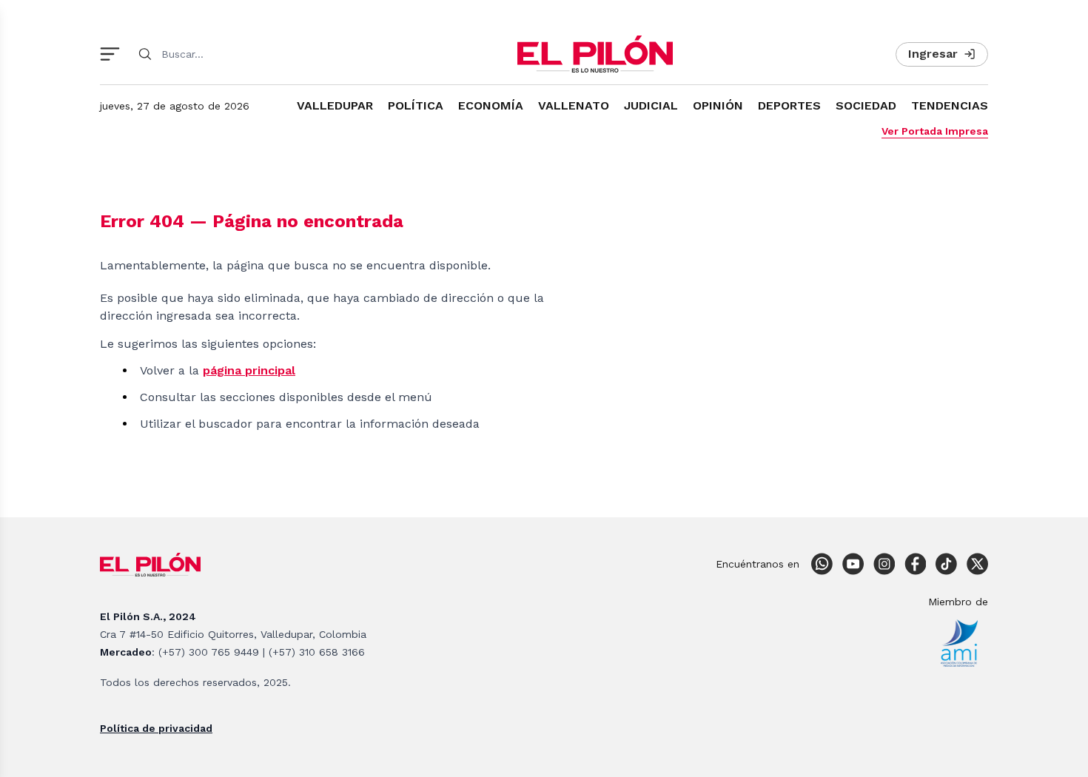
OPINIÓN (718, 105)
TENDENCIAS (949, 105)
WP (821, 564)
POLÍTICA (415, 105)
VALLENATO (573, 105)
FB (915, 564)
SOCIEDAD (866, 105)
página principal (249, 370)
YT (853, 564)
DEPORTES (789, 105)
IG (884, 564)
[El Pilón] (595, 54)
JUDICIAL (651, 105)
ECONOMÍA (490, 105)
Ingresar (933, 54)
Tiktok (946, 564)
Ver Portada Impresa (935, 131)
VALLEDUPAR (335, 105)
